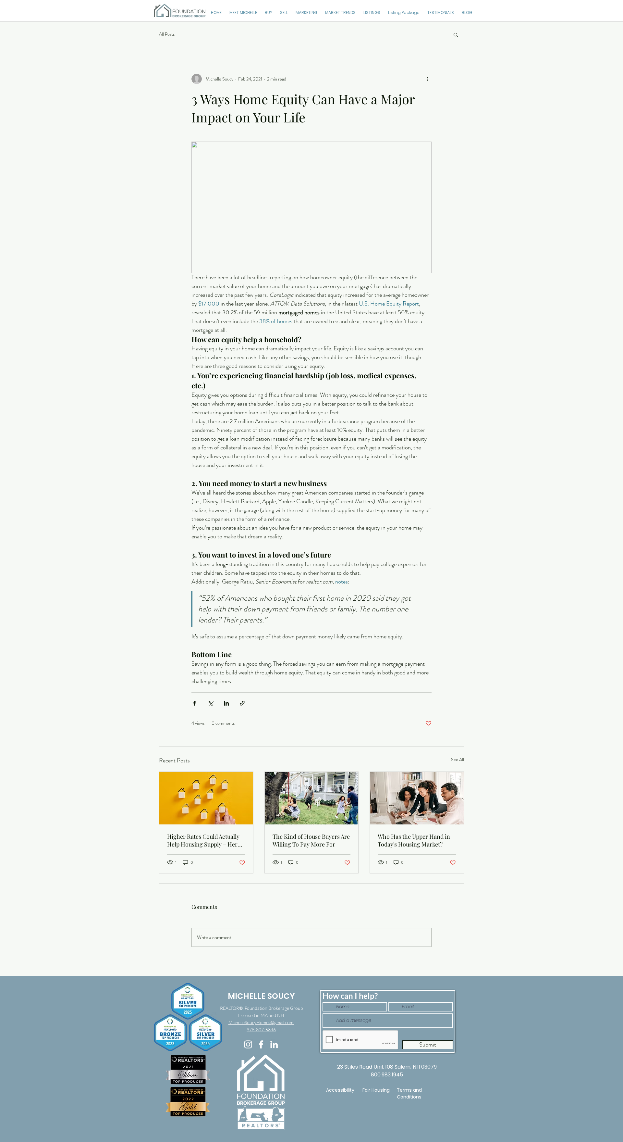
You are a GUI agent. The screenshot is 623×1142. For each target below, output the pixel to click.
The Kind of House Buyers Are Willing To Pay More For (311, 840)
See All (457, 759)
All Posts (167, 34)
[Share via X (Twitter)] (210, 703)
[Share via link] (242, 703)
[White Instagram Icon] (248, 1044)
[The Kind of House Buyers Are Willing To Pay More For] (312, 798)
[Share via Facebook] (194, 703)
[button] (456, 34)
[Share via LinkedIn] (226, 703)
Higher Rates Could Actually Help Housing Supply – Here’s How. (205, 840)
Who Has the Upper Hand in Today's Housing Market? (414, 840)
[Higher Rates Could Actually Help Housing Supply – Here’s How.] (206, 798)
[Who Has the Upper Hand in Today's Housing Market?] (417, 798)
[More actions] (428, 79)
